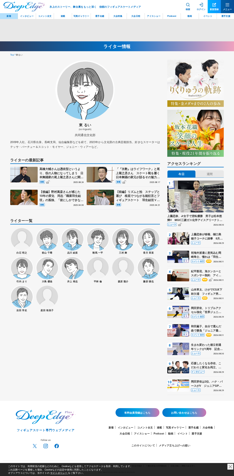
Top (12, 54)
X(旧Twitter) (34, 446)
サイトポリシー (59, 473)
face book (56, 446)
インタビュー (198, 371)
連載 (42, 181)
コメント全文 (198, 261)
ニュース (172, 224)
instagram (45, 446)
